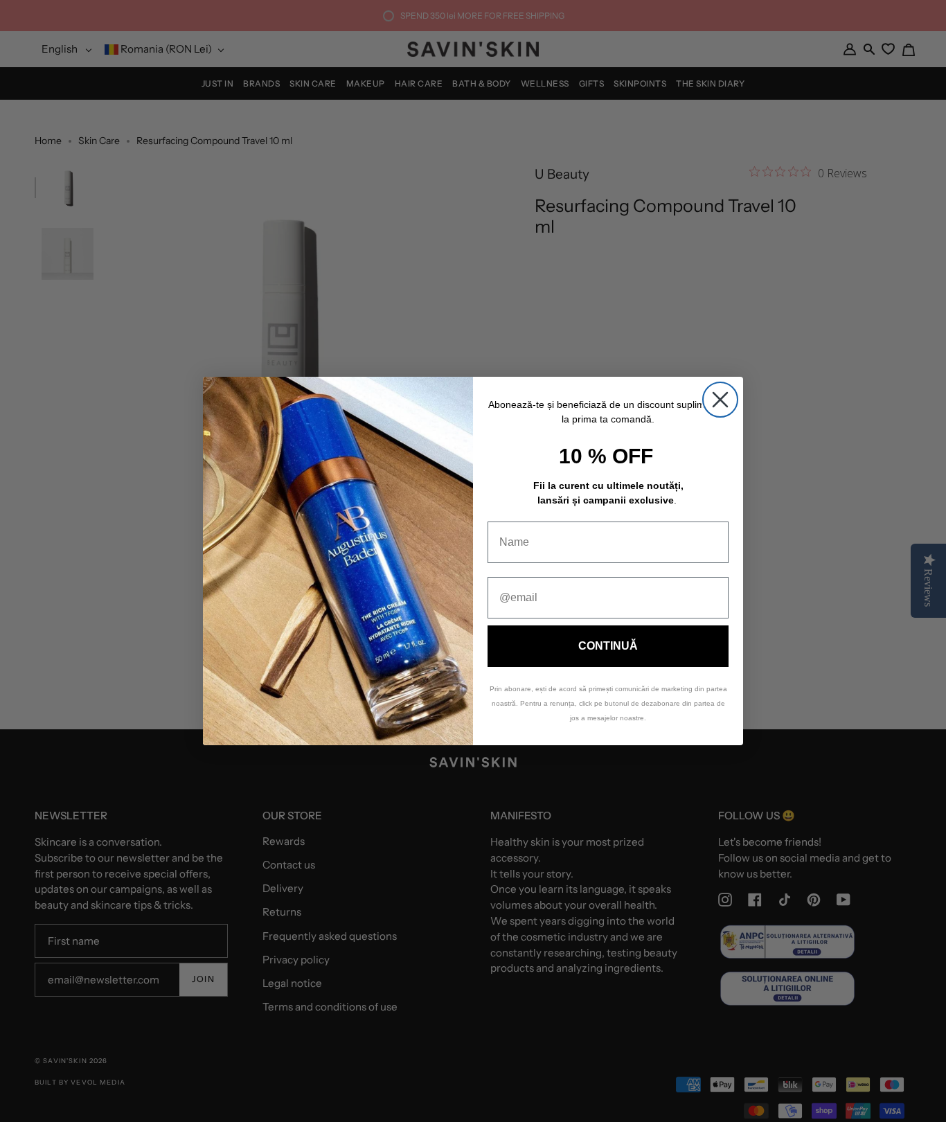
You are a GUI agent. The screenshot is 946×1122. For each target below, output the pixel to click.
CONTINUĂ (608, 646)
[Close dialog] (720, 399)
